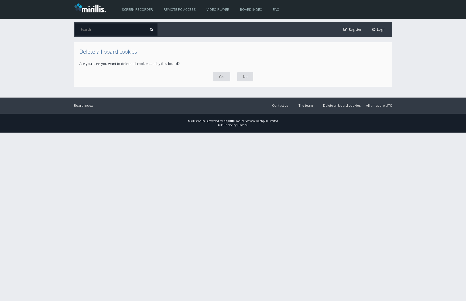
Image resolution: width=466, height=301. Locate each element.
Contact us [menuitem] (280, 105)
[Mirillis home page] (91, 7)
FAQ (276, 9)
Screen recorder (137, 9)
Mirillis (192, 121)
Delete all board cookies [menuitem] (342, 105)
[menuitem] (379, 29)
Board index (251, 9)
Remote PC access (180, 9)
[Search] (151, 29)
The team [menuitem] (306, 105)
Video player (218, 9)
